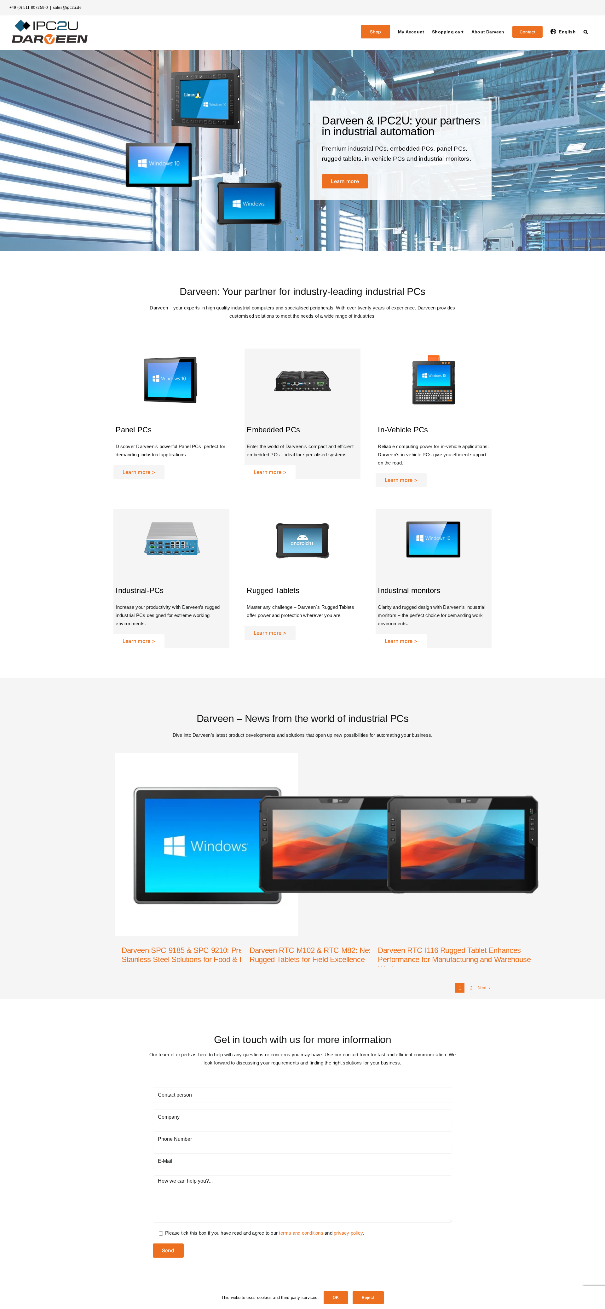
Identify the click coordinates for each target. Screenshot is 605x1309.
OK (336, 1297)
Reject (368, 1297)
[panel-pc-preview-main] (171, 351)
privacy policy (348, 1233)
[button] (586, 31)
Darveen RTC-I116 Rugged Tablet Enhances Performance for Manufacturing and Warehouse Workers (454, 959)
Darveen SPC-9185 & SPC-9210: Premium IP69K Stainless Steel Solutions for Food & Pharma (202, 955)
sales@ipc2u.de (67, 7)
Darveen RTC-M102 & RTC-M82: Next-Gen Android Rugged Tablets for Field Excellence (333, 955)
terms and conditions (301, 1233)
